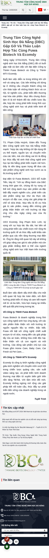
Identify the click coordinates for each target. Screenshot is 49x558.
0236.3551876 (24, 515)
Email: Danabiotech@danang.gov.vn (14, 520)
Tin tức (13, 23)
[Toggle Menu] (5, 18)
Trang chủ (5, 23)
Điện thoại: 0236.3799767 (12, 515)
